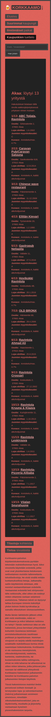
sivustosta (18, 550)
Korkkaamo (26, 7)
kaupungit (21, 23)
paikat (19, 30)
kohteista (19, 543)
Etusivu (12, 16)
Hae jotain (12, 53)
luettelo (20, 37)
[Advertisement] (25, 77)
